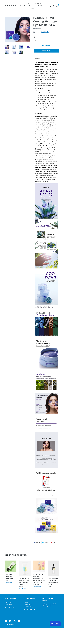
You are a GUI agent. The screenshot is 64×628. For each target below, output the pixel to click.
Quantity (36, 37)
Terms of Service (10, 607)
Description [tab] (37, 58)
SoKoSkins (10, 6)
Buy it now (46, 50)
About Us (8, 602)
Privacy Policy (28, 606)
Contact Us (8, 605)
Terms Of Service (29, 609)
